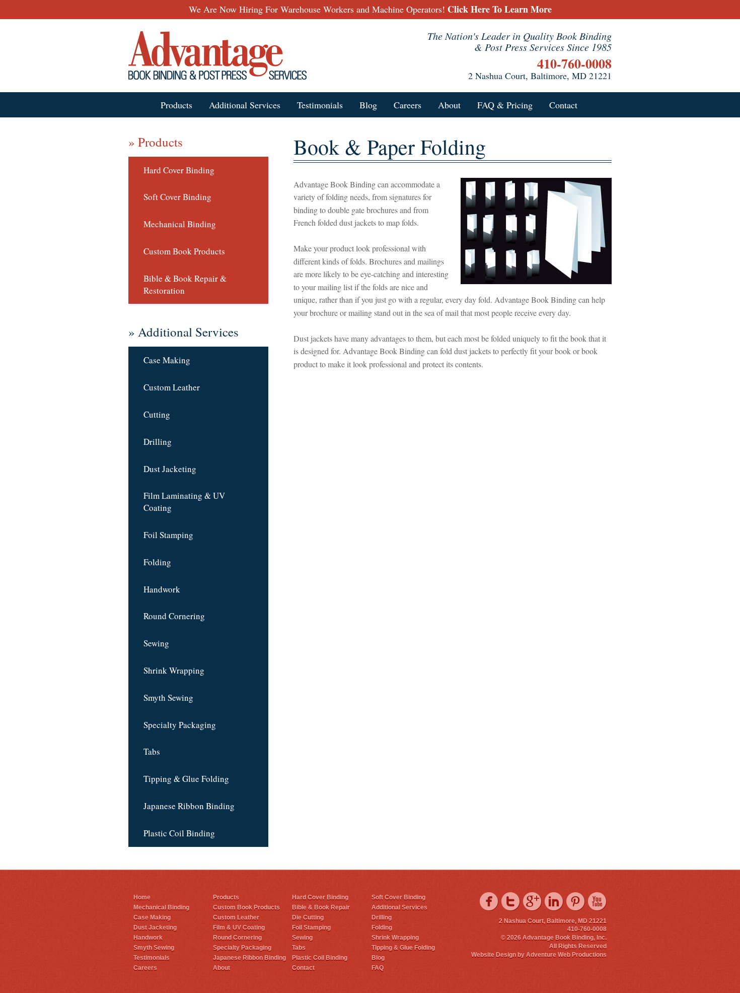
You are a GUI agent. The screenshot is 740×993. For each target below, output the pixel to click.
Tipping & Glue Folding (186, 778)
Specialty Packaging (179, 725)
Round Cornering (174, 616)
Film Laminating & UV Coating (184, 501)
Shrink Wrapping (173, 670)
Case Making (166, 360)
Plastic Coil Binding (179, 833)
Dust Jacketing (169, 469)
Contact (563, 105)
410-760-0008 (574, 63)
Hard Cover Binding (178, 170)
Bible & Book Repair (321, 907)
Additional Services (244, 105)
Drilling (157, 441)
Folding (157, 562)
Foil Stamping (168, 535)
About (449, 105)
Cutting (156, 414)
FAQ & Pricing (505, 105)
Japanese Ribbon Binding (189, 806)
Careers (407, 105)
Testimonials (320, 105)
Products (176, 105)
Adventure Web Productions (566, 954)
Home (142, 897)
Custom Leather (171, 387)
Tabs (151, 751)
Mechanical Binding (179, 224)
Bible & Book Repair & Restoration (185, 284)
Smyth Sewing (168, 697)
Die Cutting (308, 917)
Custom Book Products (184, 251)
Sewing (156, 643)
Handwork (161, 589)
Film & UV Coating (239, 927)
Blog (368, 105)
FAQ (378, 967)
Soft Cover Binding (177, 197)
